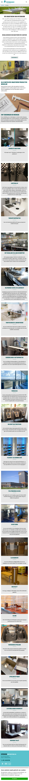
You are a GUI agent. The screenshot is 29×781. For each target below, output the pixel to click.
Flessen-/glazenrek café (14, 458)
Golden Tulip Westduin (14, 424)
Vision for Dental (20, 222)
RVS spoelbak (21, 650)
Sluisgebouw (14, 558)
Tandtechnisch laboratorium (14, 323)
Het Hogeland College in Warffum (14, 253)
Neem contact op (15, 57)
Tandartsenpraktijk (14, 218)
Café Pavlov (14, 183)
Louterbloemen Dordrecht (14, 708)
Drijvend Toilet (14, 740)
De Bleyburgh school (6, 291)
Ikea (5, 590)
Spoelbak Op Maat (14, 677)
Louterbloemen (22, 717)
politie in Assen (16, 495)
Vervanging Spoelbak (14, 645)
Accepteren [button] (14, 778)
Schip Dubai (14, 524)
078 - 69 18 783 (6, 760)
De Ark (14, 616)
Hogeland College (9, 257)
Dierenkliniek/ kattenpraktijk (14, 357)
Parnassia (15, 391)
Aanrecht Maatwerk (14, 148)
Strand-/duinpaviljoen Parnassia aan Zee (10, 394)
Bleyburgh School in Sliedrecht (14, 288)
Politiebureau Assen (14, 491)
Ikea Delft (14, 587)
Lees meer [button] (17, 775)
